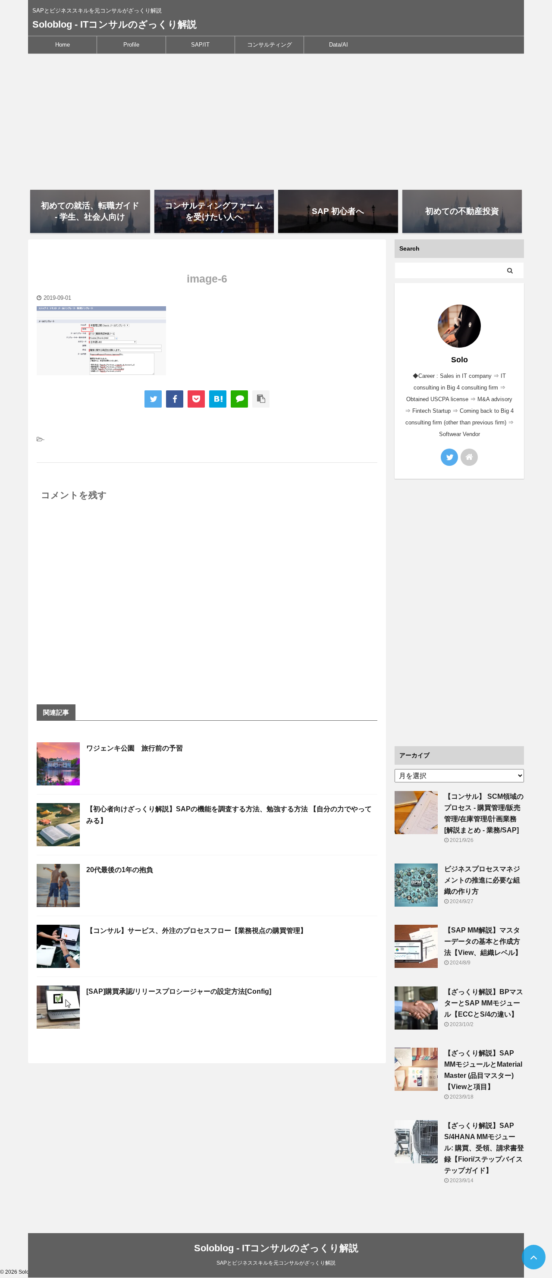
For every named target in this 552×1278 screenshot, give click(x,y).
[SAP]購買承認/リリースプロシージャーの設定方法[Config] (178, 991)
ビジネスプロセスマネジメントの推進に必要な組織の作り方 (482, 880)
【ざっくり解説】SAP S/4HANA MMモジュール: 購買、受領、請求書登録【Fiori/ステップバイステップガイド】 (484, 1148)
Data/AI (338, 44)
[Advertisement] (276, 118)
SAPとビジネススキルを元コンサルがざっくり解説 (276, 1263)
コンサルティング (269, 44)
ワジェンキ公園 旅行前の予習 (134, 748)
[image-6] (217, 399)
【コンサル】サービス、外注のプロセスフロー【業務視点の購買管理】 (196, 930)
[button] (101, 340)
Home (62, 44)
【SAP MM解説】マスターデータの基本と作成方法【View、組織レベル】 (483, 941)
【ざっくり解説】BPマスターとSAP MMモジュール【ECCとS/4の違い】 (483, 1003)
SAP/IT (200, 44)
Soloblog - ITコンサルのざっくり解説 (114, 24)
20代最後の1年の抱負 (119, 869)
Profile (131, 44)
